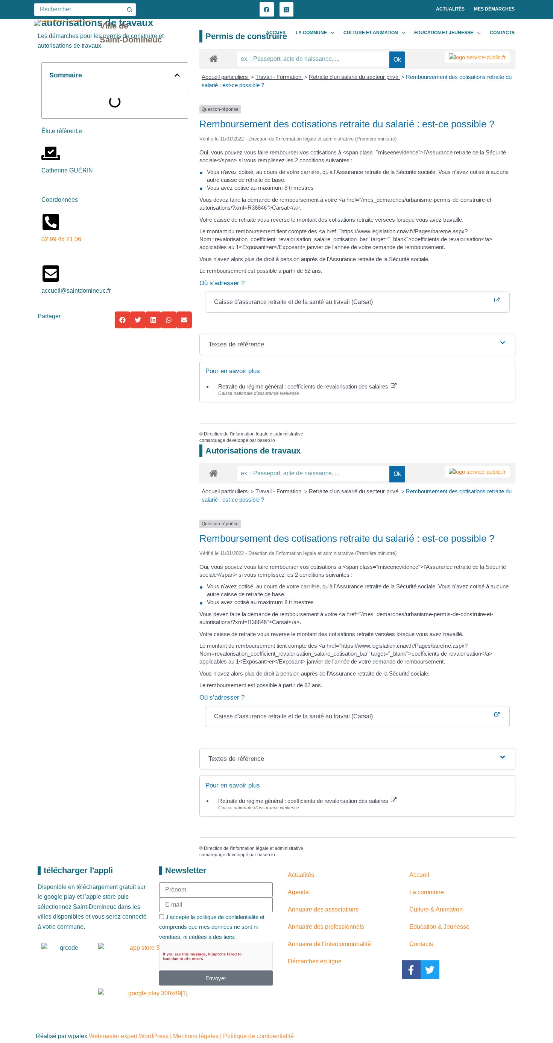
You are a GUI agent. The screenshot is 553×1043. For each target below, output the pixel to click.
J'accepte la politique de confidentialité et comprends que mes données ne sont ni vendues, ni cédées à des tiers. (211, 927)
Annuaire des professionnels (326, 927)
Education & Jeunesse (439, 927)
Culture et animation (370, 32)
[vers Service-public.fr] (477, 57)
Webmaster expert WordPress (129, 1036)
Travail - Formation (279, 77)
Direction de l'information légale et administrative (253, 434)
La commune (311, 32)
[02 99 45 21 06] (50, 222)
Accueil (276, 32)
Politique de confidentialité (258, 1036)
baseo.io (266, 440)
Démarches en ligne (315, 961)
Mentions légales (196, 1036)
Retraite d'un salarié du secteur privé (354, 77)
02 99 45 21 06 (61, 239)
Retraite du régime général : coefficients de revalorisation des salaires (304, 386)
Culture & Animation (436, 909)
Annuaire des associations (323, 909)
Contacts (502, 32)
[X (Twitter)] (287, 9)
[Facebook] (267, 9)
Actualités (450, 9)
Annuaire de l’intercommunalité (329, 944)
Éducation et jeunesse (443, 32)
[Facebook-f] (411, 969)
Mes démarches (494, 9)
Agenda (298, 892)
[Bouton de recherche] (129, 9)
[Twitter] (430, 969)
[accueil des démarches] (213, 58)
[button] (177, 75)
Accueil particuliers (225, 77)
